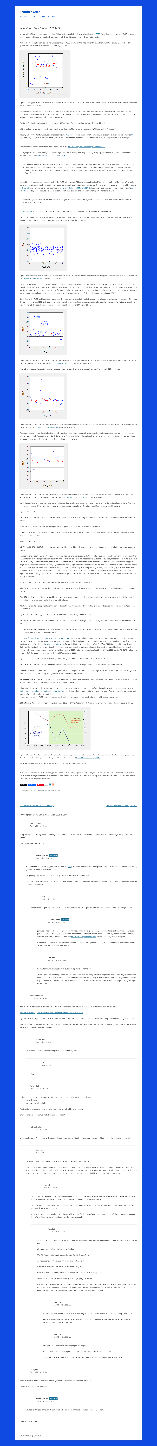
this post (106, 123)
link (69, 866)
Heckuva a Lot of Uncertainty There (121, 805)
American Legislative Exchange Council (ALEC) (86, 147)
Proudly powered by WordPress (30, 1436)
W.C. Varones (71, 135)
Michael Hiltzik (29, 211)
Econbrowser (30, 12)
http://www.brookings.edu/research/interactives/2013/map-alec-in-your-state (51, 1012)
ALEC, (51, 155)
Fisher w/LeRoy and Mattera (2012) (76, 188)
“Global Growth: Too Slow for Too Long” (37, 805)
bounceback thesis (54, 644)
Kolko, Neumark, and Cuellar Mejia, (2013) (41, 691)
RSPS (98, 34)
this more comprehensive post (83, 937)
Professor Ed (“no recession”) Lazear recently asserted (47, 638)
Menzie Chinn (55, 790)
